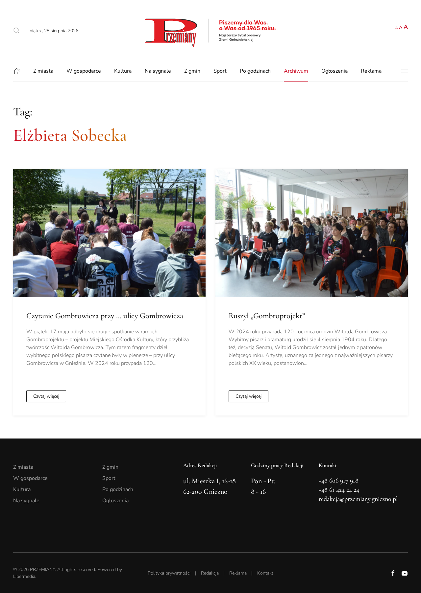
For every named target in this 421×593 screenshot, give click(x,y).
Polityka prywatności (169, 573)
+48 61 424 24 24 (339, 490)
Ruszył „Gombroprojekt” (267, 315)
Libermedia (24, 576)
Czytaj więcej (46, 396)
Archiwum (296, 71)
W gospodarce (83, 71)
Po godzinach (255, 71)
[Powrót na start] (210, 30)
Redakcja (210, 573)
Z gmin (192, 71)
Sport (220, 71)
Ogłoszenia (334, 71)
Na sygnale (158, 71)
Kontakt (265, 573)
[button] (16, 30)
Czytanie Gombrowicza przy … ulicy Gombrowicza (104, 315)
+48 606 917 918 (339, 481)
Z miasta (43, 71)
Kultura (123, 71)
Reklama (371, 71)
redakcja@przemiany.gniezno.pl (358, 499)
